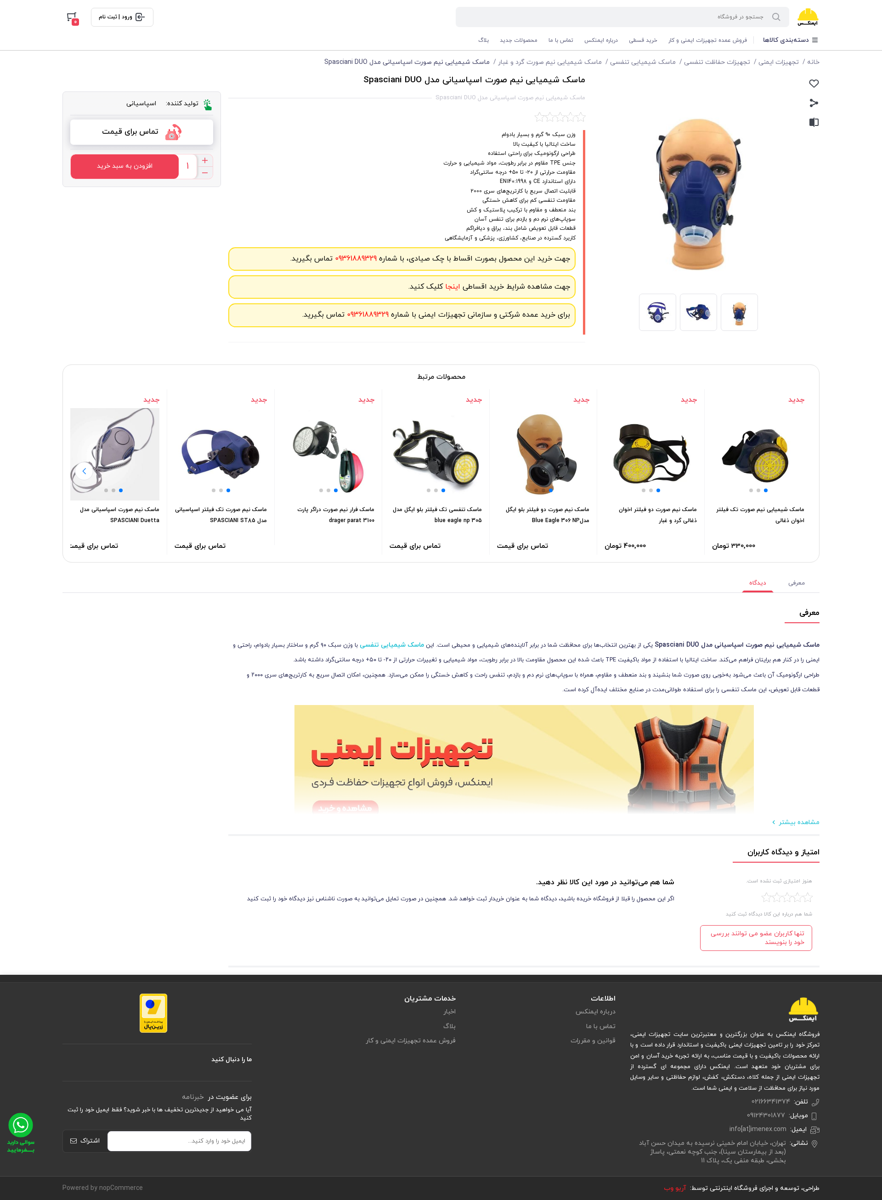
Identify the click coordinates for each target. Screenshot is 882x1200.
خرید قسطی (643, 40)
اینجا (451, 287)
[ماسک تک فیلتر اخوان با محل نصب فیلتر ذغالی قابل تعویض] (758, 454)
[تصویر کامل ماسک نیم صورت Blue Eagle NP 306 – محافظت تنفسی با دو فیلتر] (543, 454)
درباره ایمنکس (601, 40)
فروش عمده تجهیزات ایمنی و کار (707, 40)
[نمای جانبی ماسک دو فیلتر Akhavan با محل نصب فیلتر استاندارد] (651, 454)
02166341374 (771, 1102)
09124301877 (766, 1115)
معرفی (796, 583)
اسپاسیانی (141, 103)
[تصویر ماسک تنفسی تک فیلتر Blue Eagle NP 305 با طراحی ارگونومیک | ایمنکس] (436, 454)
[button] (766, 490)
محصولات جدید (518, 40)
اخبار (449, 1011)
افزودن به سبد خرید (125, 166)
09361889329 (355, 259)
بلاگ (483, 40)
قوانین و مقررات (593, 1040)
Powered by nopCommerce (102, 1188)
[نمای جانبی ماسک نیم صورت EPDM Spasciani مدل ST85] (221, 454)
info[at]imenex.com (757, 1129)
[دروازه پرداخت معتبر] (153, 1012)
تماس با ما (560, 40)
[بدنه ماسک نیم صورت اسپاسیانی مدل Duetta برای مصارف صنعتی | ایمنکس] (113, 454)
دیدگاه (757, 583)
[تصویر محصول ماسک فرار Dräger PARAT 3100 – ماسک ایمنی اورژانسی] (328, 454)
